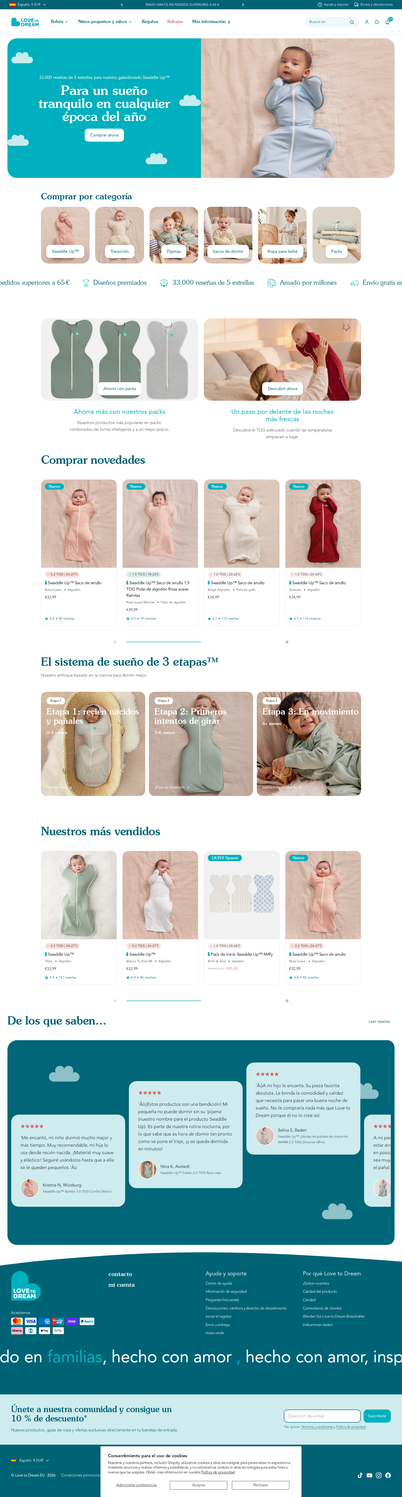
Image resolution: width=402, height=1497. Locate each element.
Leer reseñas (379, 1021)
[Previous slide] (115, 642)
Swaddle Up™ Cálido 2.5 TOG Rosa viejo (191, 1172)
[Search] (352, 22)
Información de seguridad (226, 1291)
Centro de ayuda (219, 1283)
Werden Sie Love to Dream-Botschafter (334, 1316)
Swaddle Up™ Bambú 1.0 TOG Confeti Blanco (77, 1191)
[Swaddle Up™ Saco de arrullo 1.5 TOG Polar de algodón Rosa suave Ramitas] (160, 524)
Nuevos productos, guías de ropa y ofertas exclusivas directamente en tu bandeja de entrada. (94, 1430)
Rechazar (260, 1485)
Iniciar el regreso (219, 1316)
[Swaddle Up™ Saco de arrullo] (79, 524)
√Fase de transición (169, 787)
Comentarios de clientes (322, 1308)
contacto (120, 1274)
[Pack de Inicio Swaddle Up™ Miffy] (241, 895)
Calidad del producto (320, 1291)
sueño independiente (279, 787)
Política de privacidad (218, 1472)
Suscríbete (377, 1416)
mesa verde (215, 1333)
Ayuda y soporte (336, 4)
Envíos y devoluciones (377, 4)
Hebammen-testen (318, 1325)
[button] (60, 22)
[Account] (367, 22)
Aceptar (198, 1485)
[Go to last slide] (122, 4)
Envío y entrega (218, 1325)
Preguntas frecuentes (222, 1300)
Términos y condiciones (317, 1426)
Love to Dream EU (29, 1475)
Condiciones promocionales (84, 1475)
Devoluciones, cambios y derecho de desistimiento (246, 1308)
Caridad (309, 1300)
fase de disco (57, 787)
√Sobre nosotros (316, 1283)
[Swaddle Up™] (79, 895)
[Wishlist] (377, 22)
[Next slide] (242, 4)
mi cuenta (121, 1285)
